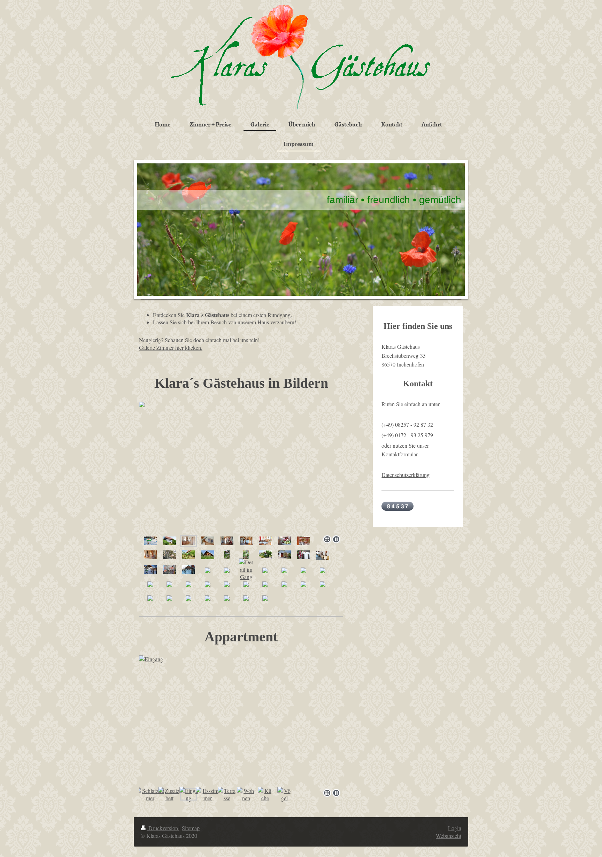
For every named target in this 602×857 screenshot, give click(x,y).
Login (454, 828)
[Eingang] (241, 720)
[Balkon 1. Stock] (303, 540)
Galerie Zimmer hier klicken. (170, 347)
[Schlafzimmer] (150, 794)
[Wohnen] (246, 794)
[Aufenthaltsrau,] (227, 540)
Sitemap (191, 828)
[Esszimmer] (208, 794)
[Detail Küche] (207, 540)
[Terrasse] (227, 794)
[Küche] (265, 794)
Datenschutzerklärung (405, 474)
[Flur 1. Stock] (150, 554)
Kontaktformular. (400, 454)
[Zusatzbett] (169, 794)
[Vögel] (284, 794)
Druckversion (163, 828)
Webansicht (448, 835)
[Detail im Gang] (246, 569)
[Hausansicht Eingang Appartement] (169, 540)
